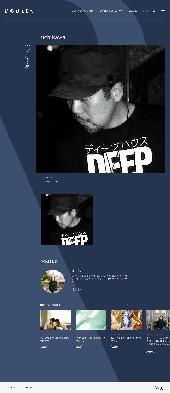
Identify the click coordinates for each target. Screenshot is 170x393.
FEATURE (132, 11)
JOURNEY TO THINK (82, 11)
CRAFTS (150, 352)
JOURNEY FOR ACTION (110, 11)
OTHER (44, 346)
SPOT (145, 11)
